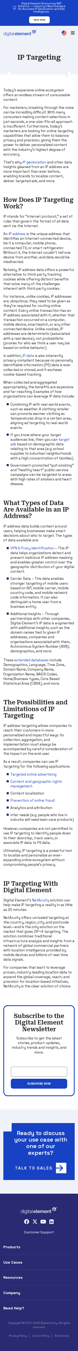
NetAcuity (40, 900)
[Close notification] (71, 12)
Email (15, 1063)
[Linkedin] (51, 1221)
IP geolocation (34, 162)
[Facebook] (26, 1221)
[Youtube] (43, 1221)
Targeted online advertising (33, 774)
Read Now (39, 19)
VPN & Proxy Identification (32, 548)
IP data (28, 355)
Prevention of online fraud (32, 800)
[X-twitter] (34, 1221)
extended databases (31, 660)
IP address (17, 234)
